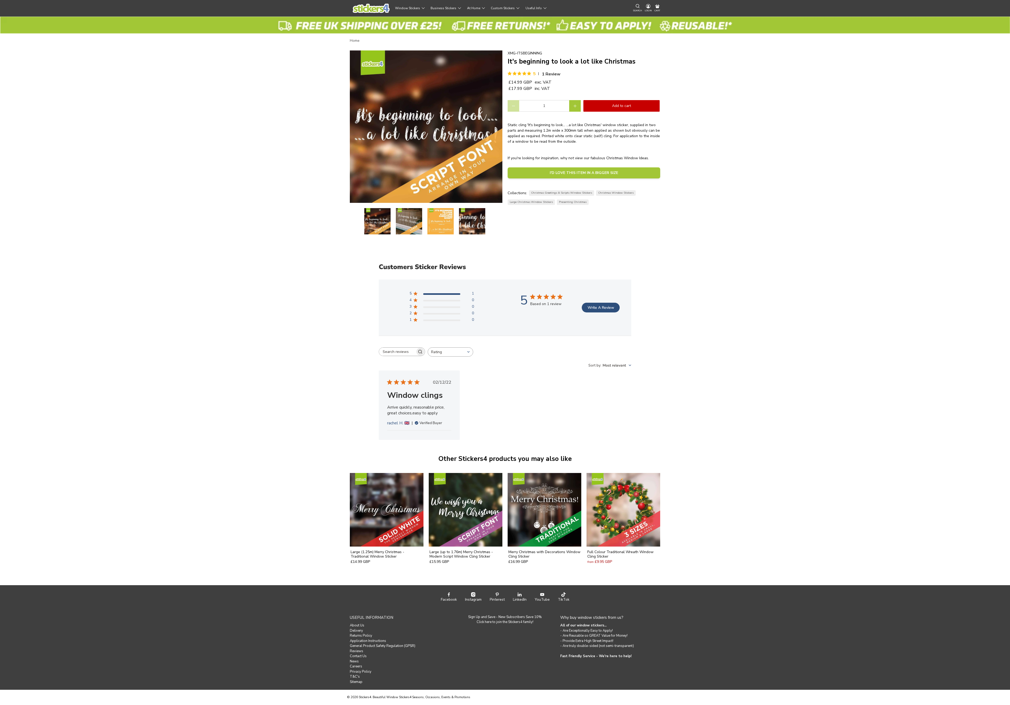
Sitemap (356, 682)
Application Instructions (368, 641)
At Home (473, 8)
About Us (357, 625)
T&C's (355, 676)
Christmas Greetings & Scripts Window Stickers (561, 193)
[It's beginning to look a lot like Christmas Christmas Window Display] (426, 126)
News (354, 661)
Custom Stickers (503, 8)
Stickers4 (365, 697)
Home (355, 41)
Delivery (356, 630)
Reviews (356, 651)
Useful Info (534, 8)
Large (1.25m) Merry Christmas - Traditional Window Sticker (377, 554)
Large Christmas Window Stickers (531, 202)
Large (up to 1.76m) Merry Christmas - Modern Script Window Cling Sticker (461, 554)
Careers (356, 666)
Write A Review (601, 307)
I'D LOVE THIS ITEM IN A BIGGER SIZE (584, 172)
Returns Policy (361, 635)
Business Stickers (443, 8)
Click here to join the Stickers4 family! (505, 622)
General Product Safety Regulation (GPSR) (382, 646)
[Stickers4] (371, 8)
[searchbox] (397, 352)
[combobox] (450, 352)
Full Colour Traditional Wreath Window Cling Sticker (620, 554)
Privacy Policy (360, 671)
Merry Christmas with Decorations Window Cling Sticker (544, 554)
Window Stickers (407, 8)
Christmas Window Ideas (627, 158)
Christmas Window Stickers (616, 193)
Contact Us (358, 656)
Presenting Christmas (573, 202)
